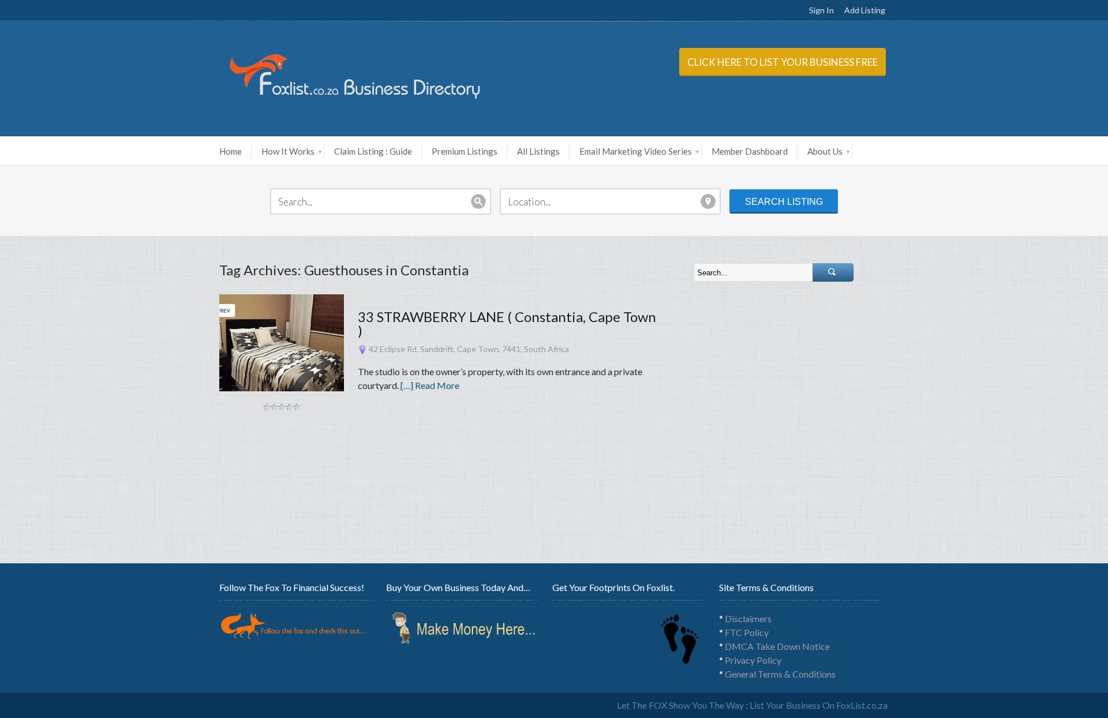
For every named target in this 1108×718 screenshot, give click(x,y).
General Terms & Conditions (780, 673)
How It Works (288, 151)
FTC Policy (747, 632)
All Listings (538, 151)
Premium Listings (464, 151)
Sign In (821, 10)
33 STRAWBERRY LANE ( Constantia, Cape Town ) (507, 323)
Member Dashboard (750, 151)
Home (230, 151)
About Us (825, 151)
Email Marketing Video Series (635, 151)
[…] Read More (429, 385)
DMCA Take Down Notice (777, 646)
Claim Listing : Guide (373, 151)
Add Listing (864, 10)
